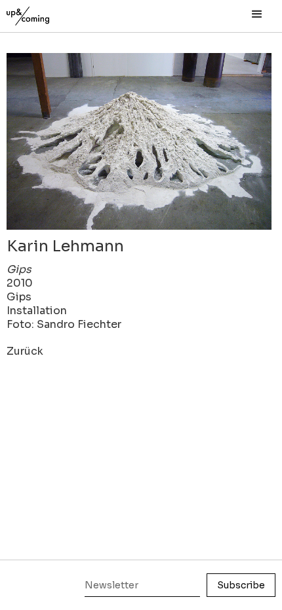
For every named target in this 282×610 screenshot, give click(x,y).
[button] (257, 14)
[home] (42, 13)
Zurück (25, 351)
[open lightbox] (139, 141)
